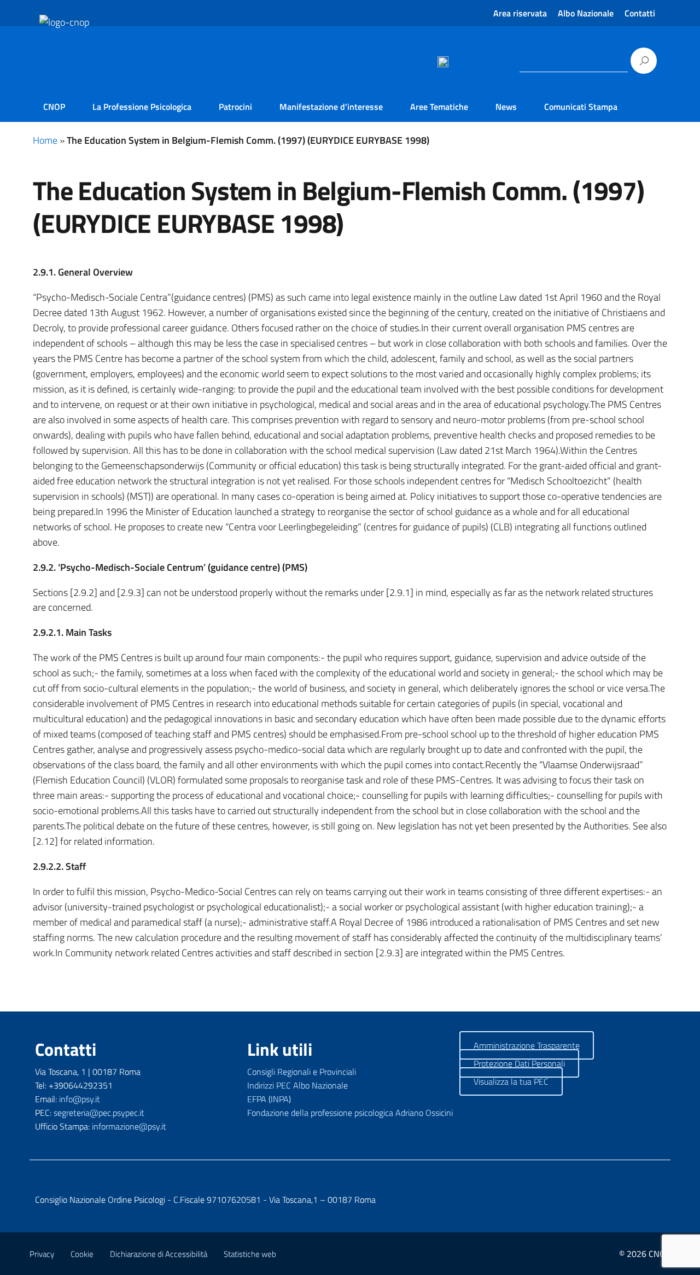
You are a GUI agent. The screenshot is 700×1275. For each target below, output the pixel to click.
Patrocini (235, 106)
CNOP (54, 106)
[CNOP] (52, 78)
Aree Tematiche (439, 106)
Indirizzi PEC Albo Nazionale (297, 1085)
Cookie (82, 1254)
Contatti (640, 13)
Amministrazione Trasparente (527, 1045)
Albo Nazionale (586, 13)
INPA (280, 1099)
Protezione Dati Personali (519, 1063)
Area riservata (520, 13)
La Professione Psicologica (141, 106)
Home (45, 140)
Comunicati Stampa (580, 106)
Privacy (42, 1254)
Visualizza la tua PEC (511, 1081)
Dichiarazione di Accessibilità (158, 1254)
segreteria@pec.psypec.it (99, 1112)
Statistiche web (250, 1254)
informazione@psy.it (129, 1126)
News (506, 106)
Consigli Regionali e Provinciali (301, 1071)
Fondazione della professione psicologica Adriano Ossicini (350, 1112)
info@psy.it (79, 1099)
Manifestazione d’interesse (331, 106)
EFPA (256, 1099)
